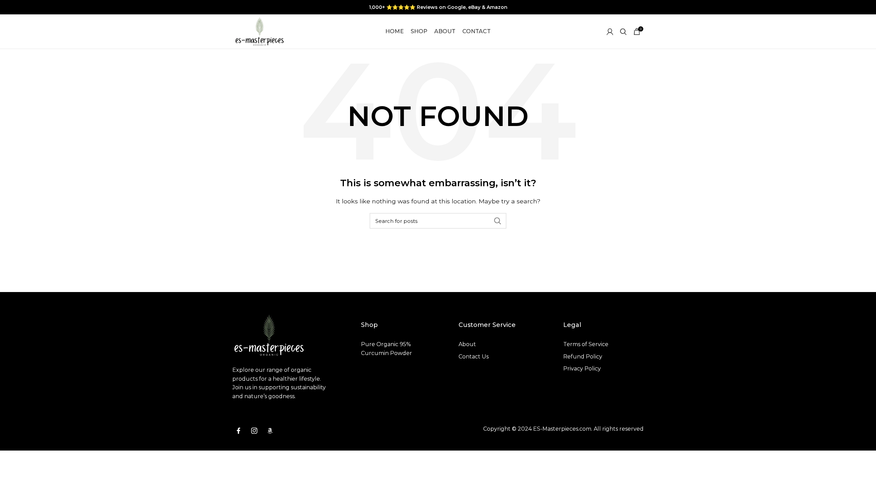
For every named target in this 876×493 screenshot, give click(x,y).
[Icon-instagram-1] (254, 431)
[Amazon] (270, 431)
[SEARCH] (497, 221)
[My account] (610, 31)
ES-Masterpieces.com (562, 429)
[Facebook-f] (238, 431)
